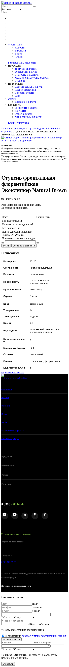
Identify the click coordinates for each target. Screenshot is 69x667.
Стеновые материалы (27, 74)
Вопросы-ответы (24, 92)
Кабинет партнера (18, 122)
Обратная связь (23, 113)
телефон (37, 607)
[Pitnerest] (45, 515)
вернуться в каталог (12, 372)
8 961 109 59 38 (8, 562)
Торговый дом (35, 128)
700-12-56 (12, 503)
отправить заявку (11, 639)
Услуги (12, 98)
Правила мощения (25, 89)
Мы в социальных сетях (28, 116)
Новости (20, 47)
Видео (18, 53)
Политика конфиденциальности (16, 586)
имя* (35, 603)
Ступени (20, 80)
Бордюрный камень (26, 71)
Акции (19, 56)
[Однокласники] (34, 515)
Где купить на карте (26, 107)
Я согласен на (35, 635)
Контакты (20, 110)
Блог (17, 95)
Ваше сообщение (39, 624)
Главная (5, 128)
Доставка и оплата (25, 101)
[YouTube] (14, 515)
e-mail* (36, 610)
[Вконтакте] (4, 515)
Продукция (18, 128)
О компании (15, 44)
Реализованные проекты (22, 62)
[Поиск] (34, 6)
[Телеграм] (24, 515)
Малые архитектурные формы (32, 77)
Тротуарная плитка (26, 68)
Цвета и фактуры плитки (29, 86)
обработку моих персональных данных (44, 635)
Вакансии (20, 50)
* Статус (6, 617)
